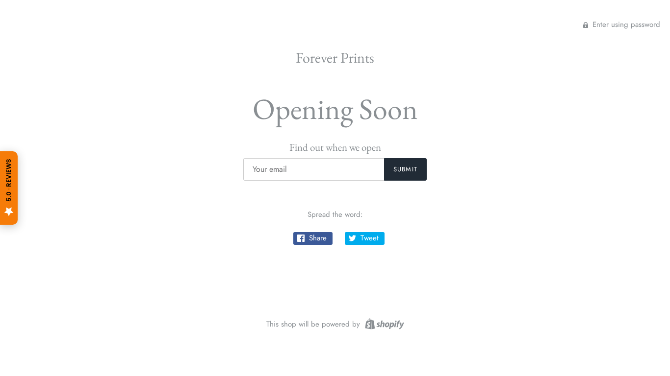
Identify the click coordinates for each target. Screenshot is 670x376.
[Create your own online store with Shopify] (383, 323)
